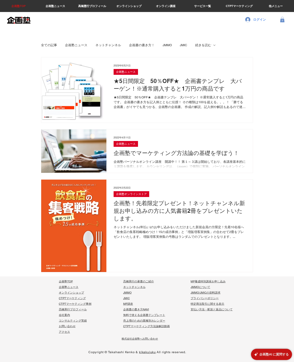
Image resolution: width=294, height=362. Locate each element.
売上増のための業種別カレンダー (144, 320)
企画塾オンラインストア (131, 194)
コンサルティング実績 (73, 320)
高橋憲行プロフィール (73, 309)
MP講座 (128, 303)
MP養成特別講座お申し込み (208, 281)
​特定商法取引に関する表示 (207, 303)
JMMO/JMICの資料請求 (205, 292)
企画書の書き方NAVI (136, 309)
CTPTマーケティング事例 (75, 303)
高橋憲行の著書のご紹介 (138, 281)
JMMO (167, 45)
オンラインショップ (71, 292)
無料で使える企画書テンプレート (144, 315)
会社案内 (64, 315)
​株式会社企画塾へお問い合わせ (140, 338)
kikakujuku (147, 352)
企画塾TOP (66, 281)
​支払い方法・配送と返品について (212, 309)
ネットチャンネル (108, 45)
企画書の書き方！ (142, 45)
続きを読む (203, 45)
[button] (282, 19)
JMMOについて (200, 287)
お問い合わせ (67, 326)
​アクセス (64, 331)
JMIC (183, 45)
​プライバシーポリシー (205, 298)
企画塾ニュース (76, 45)
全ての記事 (49, 45)
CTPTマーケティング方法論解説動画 (146, 326)
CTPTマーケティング (72, 298)
